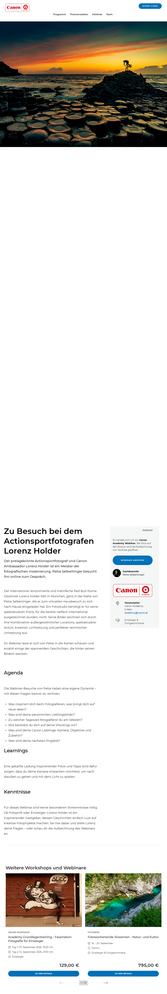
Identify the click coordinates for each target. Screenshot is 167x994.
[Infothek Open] (103, 14)
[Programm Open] (67, 14)
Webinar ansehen (132, 560)
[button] (61, 982)
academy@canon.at (136, 612)
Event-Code (150, 6)
